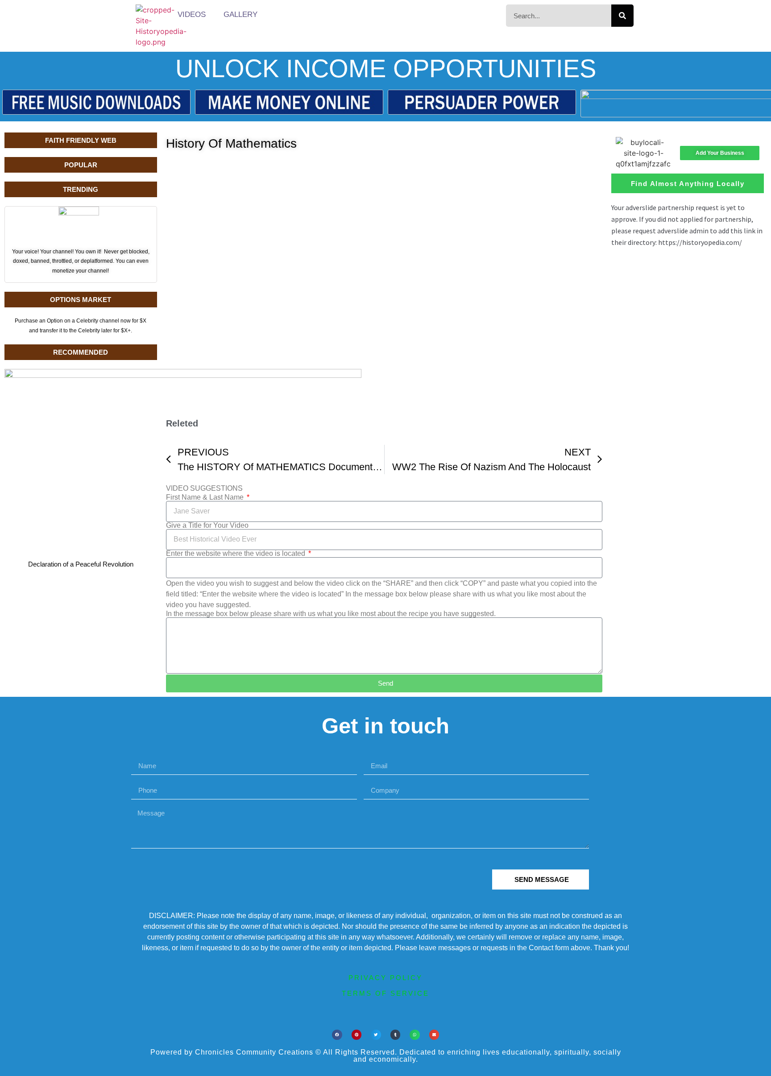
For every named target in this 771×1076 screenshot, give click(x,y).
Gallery (240, 14)
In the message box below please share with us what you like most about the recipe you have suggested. (331, 613)
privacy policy (385, 977)
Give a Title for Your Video (207, 525)
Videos (192, 14)
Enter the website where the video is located (236, 553)
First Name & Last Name (205, 497)
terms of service (385, 993)
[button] (337, 1035)
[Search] (622, 15)
